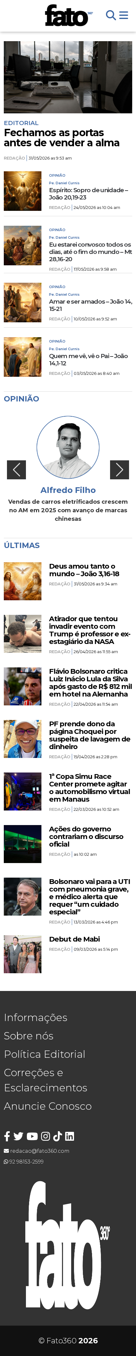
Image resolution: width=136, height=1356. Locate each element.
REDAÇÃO (14, 158)
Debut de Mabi (74, 939)
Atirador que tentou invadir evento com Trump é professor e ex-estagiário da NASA (89, 630)
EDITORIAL (21, 123)
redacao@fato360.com (39, 1151)
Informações (35, 1017)
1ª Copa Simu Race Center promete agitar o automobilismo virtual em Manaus (89, 788)
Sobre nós (28, 1036)
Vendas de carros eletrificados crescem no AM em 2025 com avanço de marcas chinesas (68, 510)
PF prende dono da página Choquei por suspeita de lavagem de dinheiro (89, 735)
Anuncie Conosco (48, 1106)
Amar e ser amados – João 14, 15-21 (90, 305)
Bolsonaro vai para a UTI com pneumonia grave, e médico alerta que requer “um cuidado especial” (89, 897)
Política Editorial (44, 1054)
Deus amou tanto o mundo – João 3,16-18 (84, 569)
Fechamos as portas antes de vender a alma (62, 138)
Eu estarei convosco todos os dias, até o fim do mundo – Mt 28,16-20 (90, 252)
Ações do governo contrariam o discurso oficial (86, 836)
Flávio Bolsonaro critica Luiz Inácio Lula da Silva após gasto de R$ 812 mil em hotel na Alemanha (90, 682)
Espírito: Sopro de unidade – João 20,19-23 (88, 193)
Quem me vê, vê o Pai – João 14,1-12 (88, 359)
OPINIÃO (57, 175)
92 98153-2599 (26, 1162)
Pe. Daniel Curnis (64, 183)
